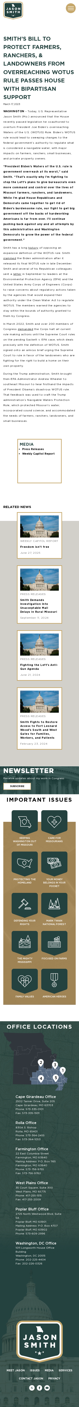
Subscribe (17, 786)
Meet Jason (16, 1370)
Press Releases (33, 449)
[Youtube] (47, 1388)
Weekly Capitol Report (38, 453)
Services (65, 1370)
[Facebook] (39, 1388)
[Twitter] (32, 1388)
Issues (35, 1370)
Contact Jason (31, 1378)
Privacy (54, 1378)
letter (17, 274)
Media (49, 1370)
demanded (25, 329)
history (33, 247)
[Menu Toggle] (71, 8)
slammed (9, 258)
